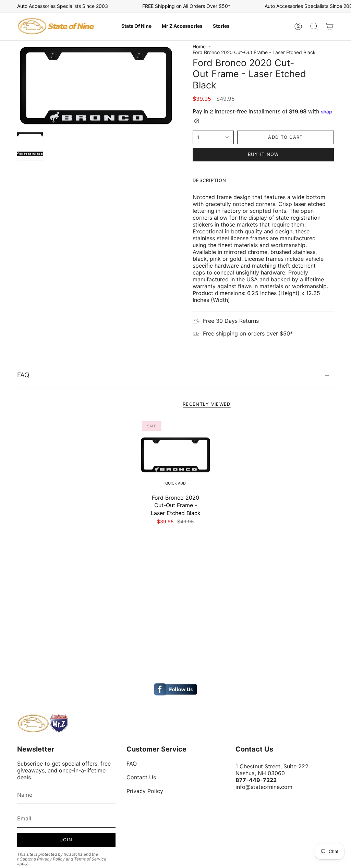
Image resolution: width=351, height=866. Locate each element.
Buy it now (263, 154)
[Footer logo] (43, 723)
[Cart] (330, 26)
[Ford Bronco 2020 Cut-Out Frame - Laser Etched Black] (175, 454)
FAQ (23, 375)
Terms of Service (90, 859)
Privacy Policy (51, 859)
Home (199, 46)
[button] (136, 26)
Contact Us (141, 777)
